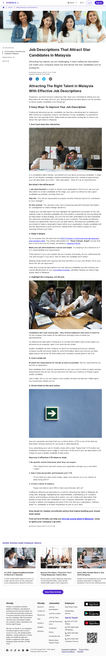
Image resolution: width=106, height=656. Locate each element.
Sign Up (99, 3)
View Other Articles (53, 592)
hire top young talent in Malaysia (77, 519)
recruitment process (61, 270)
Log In (90, 3)
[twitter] (44, 79)
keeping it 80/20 (73, 243)
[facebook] (30, 79)
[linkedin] (37, 79)
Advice (10, 7)
